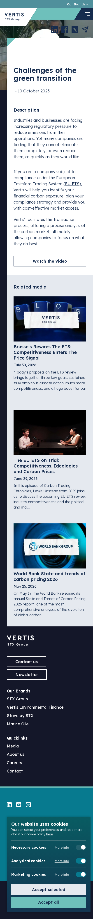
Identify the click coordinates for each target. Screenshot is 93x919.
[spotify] (28, 805)
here (49, 834)
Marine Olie (18, 723)
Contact (15, 771)
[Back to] (20, 644)
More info (62, 848)
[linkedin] (9, 805)
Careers (14, 762)
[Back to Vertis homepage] (14, 17)
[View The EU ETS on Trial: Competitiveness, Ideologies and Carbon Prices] (50, 460)
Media (13, 746)
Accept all (48, 902)
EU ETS (72, 183)
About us (15, 754)
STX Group (17, 698)
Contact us (26, 661)
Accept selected (48, 889)
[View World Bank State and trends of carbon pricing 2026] (50, 570)
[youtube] (18, 805)
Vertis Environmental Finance (35, 707)
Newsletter (26, 674)
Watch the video (50, 261)
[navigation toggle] (87, 14)
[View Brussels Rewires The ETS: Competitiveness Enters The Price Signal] (50, 346)
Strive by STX (20, 715)
